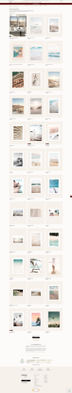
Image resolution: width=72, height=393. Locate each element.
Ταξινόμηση (45, 5)
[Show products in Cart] (62, 2)
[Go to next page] (38, 340)
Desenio (37, 391)
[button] (70, 390)
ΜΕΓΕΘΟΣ (40, 5)
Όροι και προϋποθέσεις (46, 378)
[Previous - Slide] (25, 361)
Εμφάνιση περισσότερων (36, 337)
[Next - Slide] (52, 361)
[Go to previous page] (33, 340)
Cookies (45, 379)
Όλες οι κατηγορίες (27, 5)
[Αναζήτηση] (60, 2)
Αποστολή (26, 380)
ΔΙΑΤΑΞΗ (36, 5)
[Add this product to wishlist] (26, 14)
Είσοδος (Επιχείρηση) (36, 384)
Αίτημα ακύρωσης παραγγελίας (45, 381)
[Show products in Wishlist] (61, 2)
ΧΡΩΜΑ (32, 5)
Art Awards (35, 383)
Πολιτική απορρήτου (46, 380)
